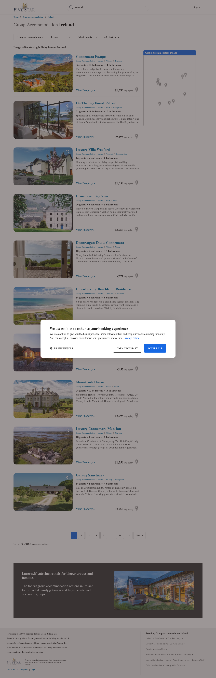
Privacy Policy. (132, 338)
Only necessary (127, 348)
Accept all (155, 348)
